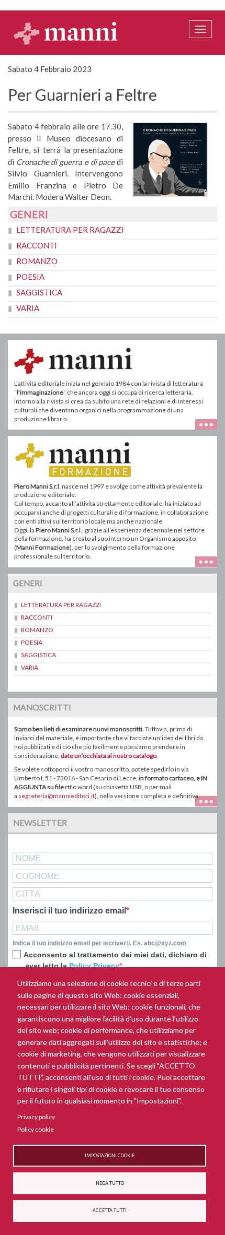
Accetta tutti (110, 1210)
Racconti (36, 245)
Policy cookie (35, 1129)
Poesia (30, 276)
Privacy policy (36, 1117)
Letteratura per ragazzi (70, 229)
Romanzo (37, 261)
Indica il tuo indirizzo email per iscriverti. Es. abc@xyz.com (99, 943)
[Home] (66, 32)
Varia (27, 308)
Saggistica (39, 292)
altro (210, 561)
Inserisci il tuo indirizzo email (69, 911)
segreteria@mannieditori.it (56, 796)
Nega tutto (110, 1183)
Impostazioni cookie (109, 1155)
